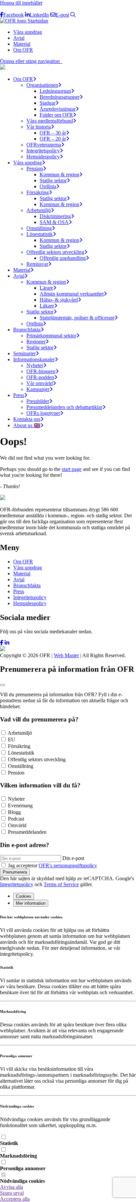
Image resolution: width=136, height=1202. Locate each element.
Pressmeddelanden (27, 832)
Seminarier (24, 353)
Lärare (46, 288)
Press (18, 395)
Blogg (14, 812)
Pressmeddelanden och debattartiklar (64, 407)
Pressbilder (37, 401)
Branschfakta (27, 329)
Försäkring (37, 192)
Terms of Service (61, 884)
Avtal (18, 38)
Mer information (31, 903)
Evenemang (20, 805)
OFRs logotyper (43, 413)
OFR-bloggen (40, 371)
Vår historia (38, 127)
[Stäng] (2, 685)
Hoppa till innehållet (21, 3)
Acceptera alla (15, 1199)
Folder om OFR (56, 115)
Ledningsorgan (55, 91)
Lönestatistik (39, 234)
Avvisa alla (11, 1187)
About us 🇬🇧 (26, 425)
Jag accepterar (52, 865)
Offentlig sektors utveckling (55, 252)
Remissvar (37, 264)
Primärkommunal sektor (51, 335)
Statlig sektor (53, 180)
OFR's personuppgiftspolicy (68, 865)
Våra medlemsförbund (49, 121)
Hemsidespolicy (43, 156)
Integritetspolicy (43, 150)
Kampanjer (38, 389)
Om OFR (23, 50)
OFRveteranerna (43, 144)
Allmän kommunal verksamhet (72, 294)
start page (72, 469)
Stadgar (47, 103)
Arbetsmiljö (38, 210)
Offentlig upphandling (63, 258)
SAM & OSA (54, 222)
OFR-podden (40, 377)
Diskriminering (55, 216)
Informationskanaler (34, 359)
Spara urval (12, 1193)
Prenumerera (15, 872)
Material (21, 44)
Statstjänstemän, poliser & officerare (77, 317)
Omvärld (17, 825)
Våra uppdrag (27, 32)
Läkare (47, 306)
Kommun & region (59, 174)
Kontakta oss (26, 419)
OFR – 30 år (53, 133)
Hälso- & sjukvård (59, 300)
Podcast (16, 819)
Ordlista (48, 186)
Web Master (66, 655)
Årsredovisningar (58, 109)
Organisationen (42, 85)
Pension (34, 168)
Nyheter (34, 365)
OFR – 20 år (53, 139)
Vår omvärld (39, 383)
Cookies (23, 896)
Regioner (36, 341)
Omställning (39, 228)
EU (11, 739)
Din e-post (73, 858)
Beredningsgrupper (60, 97)
